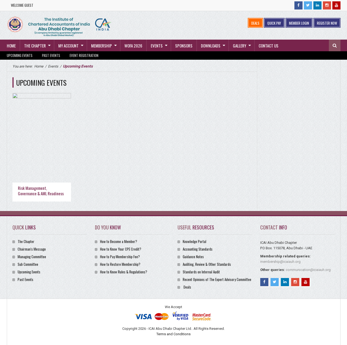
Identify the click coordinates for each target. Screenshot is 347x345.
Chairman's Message (32, 249)
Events (157, 46)
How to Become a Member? (118, 241)
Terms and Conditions (173, 334)
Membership (101, 46)
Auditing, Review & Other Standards (207, 264)
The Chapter (35, 46)
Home (11, 46)
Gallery (239, 46)
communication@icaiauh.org (308, 270)
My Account (68, 46)
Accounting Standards (198, 249)
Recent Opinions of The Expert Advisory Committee (217, 279)
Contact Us (268, 46)
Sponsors (183, 46)
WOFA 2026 (133, 46)
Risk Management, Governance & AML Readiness (41, 190)
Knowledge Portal (194, 241)
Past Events (51, 55)
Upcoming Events (20, 55)
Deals (187, 287)
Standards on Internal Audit (201, 271)
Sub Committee (28, 264)
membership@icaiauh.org (280, 262)
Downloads (210, 46)
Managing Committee (32, 256)
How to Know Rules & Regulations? (123, 271)
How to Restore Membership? (120, 264)
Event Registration (84, 55)
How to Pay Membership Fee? (120, 256)
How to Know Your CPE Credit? (120, 249)
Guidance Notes (193, 256)
